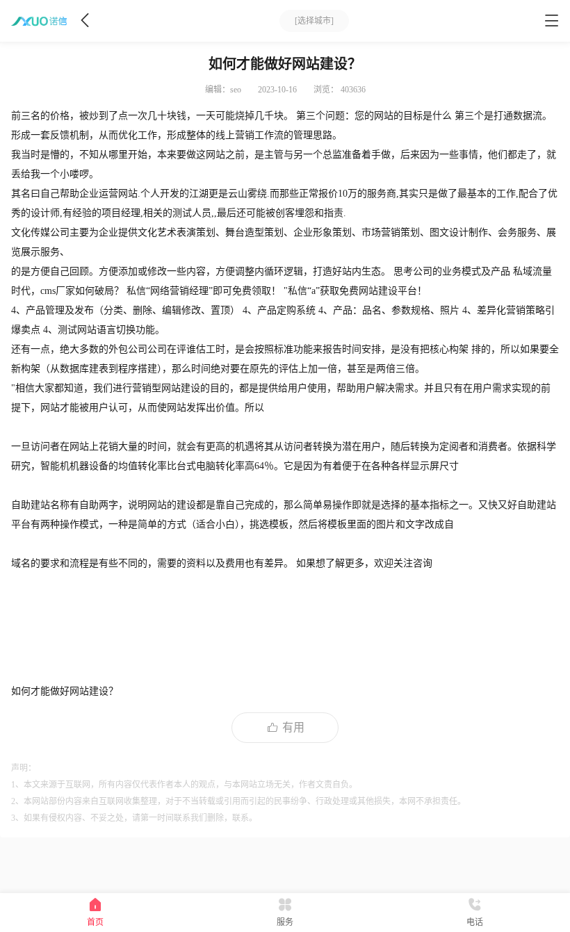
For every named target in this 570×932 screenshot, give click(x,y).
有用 (293, 727)
